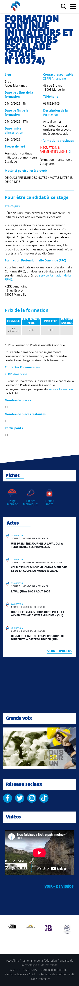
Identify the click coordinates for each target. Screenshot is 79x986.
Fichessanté (49, 503)
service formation (61, 389)
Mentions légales (15, 974)
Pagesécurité (12, 503)
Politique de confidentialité (57, 974)
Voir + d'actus (59, 651)
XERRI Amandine (54, 79)
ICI (69, 152)
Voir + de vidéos (59, 886)
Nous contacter (40, 979)
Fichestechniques (31, 503)
